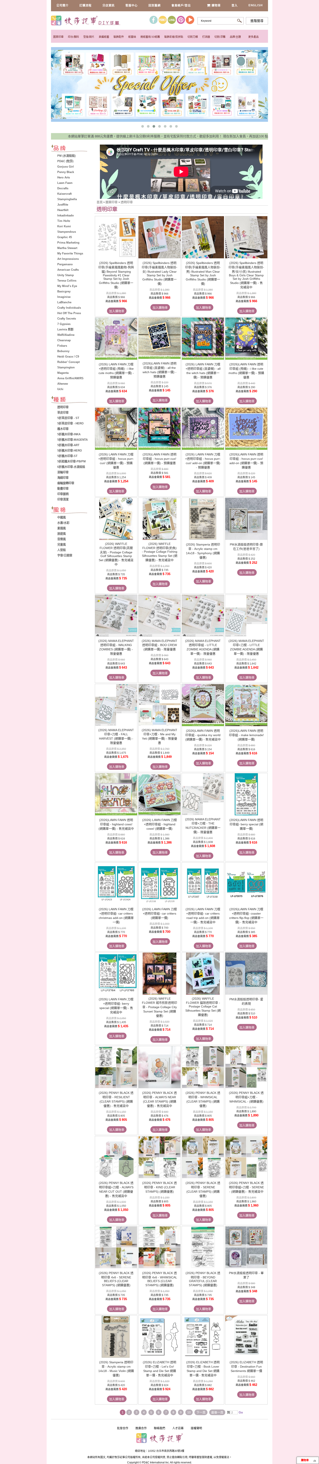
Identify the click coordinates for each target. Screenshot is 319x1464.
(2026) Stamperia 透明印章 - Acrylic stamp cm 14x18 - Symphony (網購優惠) (203, 551)
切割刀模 (192, 36)
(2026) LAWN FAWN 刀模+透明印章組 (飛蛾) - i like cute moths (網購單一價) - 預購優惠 (116, 371)
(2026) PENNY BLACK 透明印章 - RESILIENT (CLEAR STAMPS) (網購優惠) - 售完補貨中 (116, 1099)
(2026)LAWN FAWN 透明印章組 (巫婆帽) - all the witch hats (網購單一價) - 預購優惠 (159, 370)
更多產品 (253, 36)
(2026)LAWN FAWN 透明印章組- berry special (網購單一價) (246, 824)
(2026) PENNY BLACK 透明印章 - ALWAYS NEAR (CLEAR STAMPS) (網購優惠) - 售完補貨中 (159, 1099)
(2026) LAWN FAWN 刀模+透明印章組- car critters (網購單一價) (159, 913)
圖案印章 (58, 36)
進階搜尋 (256, 21)
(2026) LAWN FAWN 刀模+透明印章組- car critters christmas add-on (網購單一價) (116, 915)
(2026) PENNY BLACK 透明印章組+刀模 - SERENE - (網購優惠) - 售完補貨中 (246, 1187)
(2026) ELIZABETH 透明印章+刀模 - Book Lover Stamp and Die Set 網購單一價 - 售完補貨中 (203, 1368)
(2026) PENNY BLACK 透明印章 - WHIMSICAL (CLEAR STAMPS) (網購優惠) (203, 1099)
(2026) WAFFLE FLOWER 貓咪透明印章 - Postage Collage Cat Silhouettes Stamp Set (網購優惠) (203, 1007)
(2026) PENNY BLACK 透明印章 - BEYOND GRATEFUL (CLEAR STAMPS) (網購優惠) (203, 1279)
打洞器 (206, 36)
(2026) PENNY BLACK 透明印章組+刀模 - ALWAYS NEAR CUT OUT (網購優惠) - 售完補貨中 (116, 1189)
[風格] (72, 510)
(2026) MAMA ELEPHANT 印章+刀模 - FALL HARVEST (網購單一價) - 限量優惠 (116, 736)
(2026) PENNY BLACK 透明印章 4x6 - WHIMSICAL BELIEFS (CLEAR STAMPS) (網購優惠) (159, 1279)
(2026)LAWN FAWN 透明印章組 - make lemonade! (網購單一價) (246, 735)
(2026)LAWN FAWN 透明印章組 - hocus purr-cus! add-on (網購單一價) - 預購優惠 (246, 461)
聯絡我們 (159, 1428)
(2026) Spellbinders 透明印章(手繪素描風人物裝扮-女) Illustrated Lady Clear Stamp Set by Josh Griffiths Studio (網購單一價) (159, 273)
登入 (235, 5)
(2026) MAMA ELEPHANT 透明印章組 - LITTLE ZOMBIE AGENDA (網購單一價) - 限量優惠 (203, 647)
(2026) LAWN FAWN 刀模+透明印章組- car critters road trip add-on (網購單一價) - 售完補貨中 (203, 915)
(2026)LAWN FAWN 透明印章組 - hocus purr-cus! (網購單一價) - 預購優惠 (159, 459)
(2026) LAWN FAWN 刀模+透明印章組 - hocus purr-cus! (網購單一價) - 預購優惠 (116, 461)
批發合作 (122, 1428)
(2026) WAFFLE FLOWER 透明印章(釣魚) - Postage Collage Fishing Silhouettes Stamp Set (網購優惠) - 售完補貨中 (159, 552)
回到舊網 (154, 5)
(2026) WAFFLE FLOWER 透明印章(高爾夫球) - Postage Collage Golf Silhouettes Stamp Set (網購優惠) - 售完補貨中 (116, 554)
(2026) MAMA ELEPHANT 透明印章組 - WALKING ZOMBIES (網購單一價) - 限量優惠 (116, 647)
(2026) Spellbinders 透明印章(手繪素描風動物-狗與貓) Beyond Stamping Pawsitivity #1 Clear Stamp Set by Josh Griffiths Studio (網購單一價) (116, 275)
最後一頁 (217, 1412)
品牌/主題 (235, 36)
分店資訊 (108, 5)
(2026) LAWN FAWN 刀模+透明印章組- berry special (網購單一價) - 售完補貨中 (116, 1005)
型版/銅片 (88, 36)
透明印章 (127, 202)
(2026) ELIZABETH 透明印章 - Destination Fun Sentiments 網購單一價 (246, 1366)
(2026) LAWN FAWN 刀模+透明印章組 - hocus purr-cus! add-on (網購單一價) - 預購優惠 (203, 461)
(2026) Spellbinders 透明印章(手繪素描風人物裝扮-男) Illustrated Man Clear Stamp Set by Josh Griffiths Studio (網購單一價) (203, 273)
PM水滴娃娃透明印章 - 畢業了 (246, 1275)
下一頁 (201, 1412)
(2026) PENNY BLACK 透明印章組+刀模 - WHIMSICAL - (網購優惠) (246, 1097)
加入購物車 (116, 311)
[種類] (72, 400)
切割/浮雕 (219, 36)
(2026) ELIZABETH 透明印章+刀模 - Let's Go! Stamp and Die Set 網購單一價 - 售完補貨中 (159, 1368)
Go (240, 1412)
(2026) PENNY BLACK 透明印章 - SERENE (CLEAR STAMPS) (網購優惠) (203, 1189)
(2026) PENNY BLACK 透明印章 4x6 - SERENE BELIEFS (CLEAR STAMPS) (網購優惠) (116, 1279)
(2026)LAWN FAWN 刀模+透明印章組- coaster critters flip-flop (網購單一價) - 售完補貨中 (246, 915)
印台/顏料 (73, 36)
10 (189, 1412)
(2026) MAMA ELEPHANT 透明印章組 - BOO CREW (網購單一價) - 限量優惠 (159, 645)
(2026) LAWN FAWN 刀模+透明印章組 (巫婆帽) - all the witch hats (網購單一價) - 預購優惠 (203, 371)
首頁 (100, 202)
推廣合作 (141, 1428)
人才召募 (178, 1428)
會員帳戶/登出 (181, 5)
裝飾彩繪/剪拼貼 (173, 36)
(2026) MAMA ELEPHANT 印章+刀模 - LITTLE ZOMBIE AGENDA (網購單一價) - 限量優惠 (246, 647)
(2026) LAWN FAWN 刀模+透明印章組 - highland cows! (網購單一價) (159, 824)
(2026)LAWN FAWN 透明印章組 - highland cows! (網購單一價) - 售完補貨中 (116, 824)
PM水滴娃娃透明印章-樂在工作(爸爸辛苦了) (246, 547)
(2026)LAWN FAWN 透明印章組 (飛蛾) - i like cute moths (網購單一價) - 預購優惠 (246, 371)
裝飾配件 (118, 36)
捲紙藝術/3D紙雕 (150, 36)
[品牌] (72, 149)
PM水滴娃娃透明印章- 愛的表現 (246, 1001)
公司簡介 (62, 5)
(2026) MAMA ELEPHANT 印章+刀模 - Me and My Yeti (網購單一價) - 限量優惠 (159, 736)
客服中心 (131, 5)
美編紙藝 (104, 36)
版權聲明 (196, 1428)
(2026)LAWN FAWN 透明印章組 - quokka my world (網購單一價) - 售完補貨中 (203, 735)
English (255, 5)
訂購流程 (85, 5)
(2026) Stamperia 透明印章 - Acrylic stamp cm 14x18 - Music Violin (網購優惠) (116, 1368)
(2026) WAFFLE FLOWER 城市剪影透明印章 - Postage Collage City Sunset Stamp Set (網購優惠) (159, 1007)
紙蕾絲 (132, 36)
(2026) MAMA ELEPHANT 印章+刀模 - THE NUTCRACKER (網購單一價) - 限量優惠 (203, 826)
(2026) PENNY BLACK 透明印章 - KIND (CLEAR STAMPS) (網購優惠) (159, 1187)
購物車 (216, 5)
